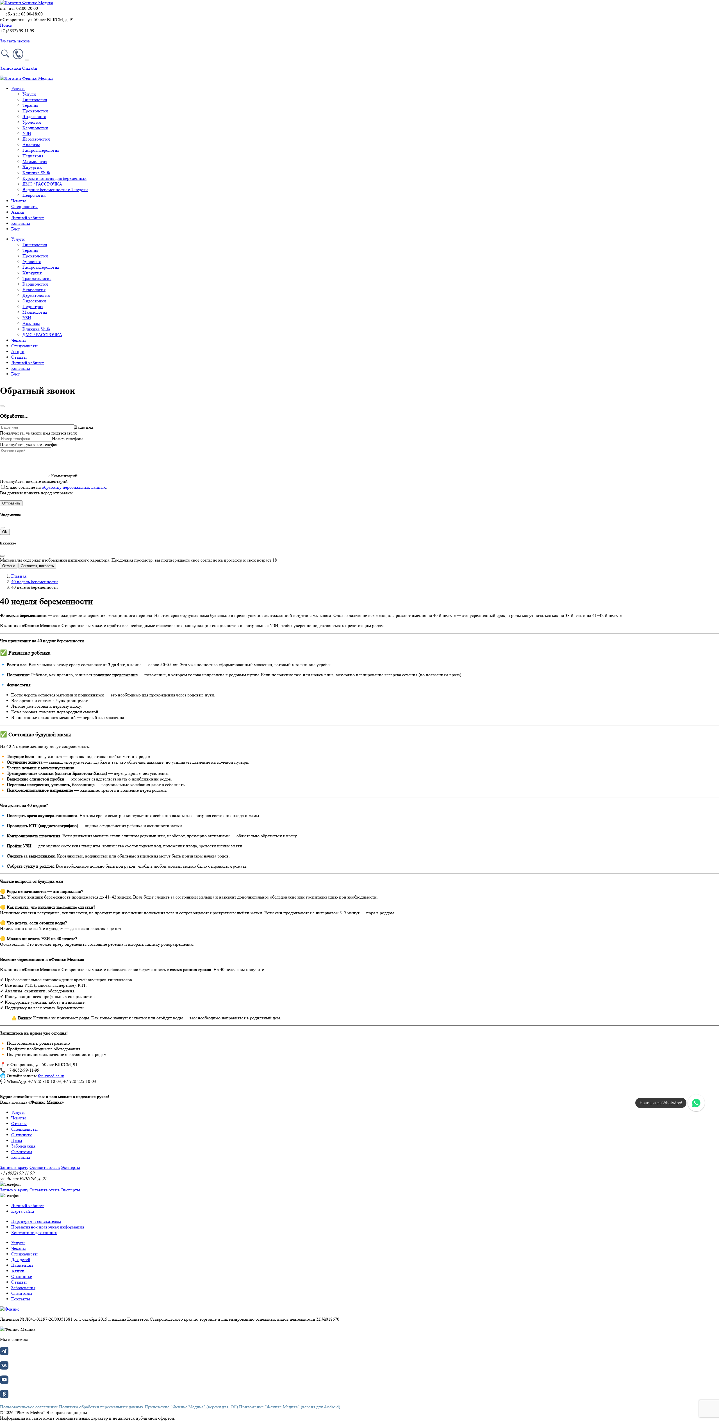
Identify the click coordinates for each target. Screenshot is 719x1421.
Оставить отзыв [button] (44, 1167)
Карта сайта (22, 1211)
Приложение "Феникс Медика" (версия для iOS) (191, 1406)
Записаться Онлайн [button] (18, 68)
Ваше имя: (84, 427)
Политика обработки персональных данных (101, 1406)
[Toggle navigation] (27, 59)
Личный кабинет (27, 217)
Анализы (31, 144)
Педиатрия (32, 156)
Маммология (34, 161)
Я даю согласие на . (56, 487)
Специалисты (24, 206)
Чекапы (18, 200)
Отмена (8, 566)
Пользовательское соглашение (29, 1406)
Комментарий (64, 475)
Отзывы (19, 357)
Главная (18, 576)
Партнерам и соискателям (36, 1221)
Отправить (11, 503)
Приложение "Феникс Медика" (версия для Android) (289, 1406)
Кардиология (35, 127)
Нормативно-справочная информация (47, 1227)
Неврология (33, 195)
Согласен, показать (37, 566)
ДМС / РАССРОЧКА (42, 184)
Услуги (29, 94)
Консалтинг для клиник (34, 1232)
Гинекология (34, 99)
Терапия (30, 105)
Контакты (20, 223)
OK (5, 532)
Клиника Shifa (36, 172)
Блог (15, 229)
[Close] (2, 406)
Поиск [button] (6, 25)
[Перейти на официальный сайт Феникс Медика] (9, 1309)
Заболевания (23, 1146)
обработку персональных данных (74, 487)
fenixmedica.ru (51, 1075)
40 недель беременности (34, 581)
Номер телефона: (68, 438)
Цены (16, 1140)
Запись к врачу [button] (14, 1167)
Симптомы (21, 1151)
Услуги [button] (18, 88)
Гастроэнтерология (40, 150)
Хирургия (32, 167)
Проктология (35, 111)
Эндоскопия (34, 116)
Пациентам (22, 1265)
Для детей (20, 1259)
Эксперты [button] (70, 1167)
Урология (31, 122)
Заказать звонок (15, 41)
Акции (17, 212)
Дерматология (36, 139)
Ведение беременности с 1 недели (55, 189)
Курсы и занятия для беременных (54, 178)
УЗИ (26, 133)
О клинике (21, 1134)
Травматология (36, 278)
